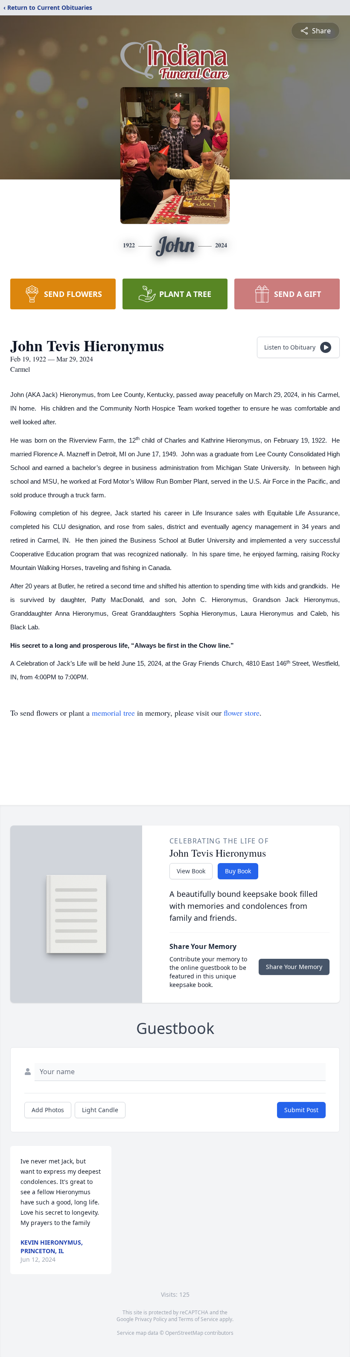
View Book (191, 871)
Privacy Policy (151, 1319)
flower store (242, 713)
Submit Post (301, 1110)
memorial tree (113, 713)
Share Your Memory (294, 967)
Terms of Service (198, 1319)
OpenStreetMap (184, 1332)
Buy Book (238, 871)
